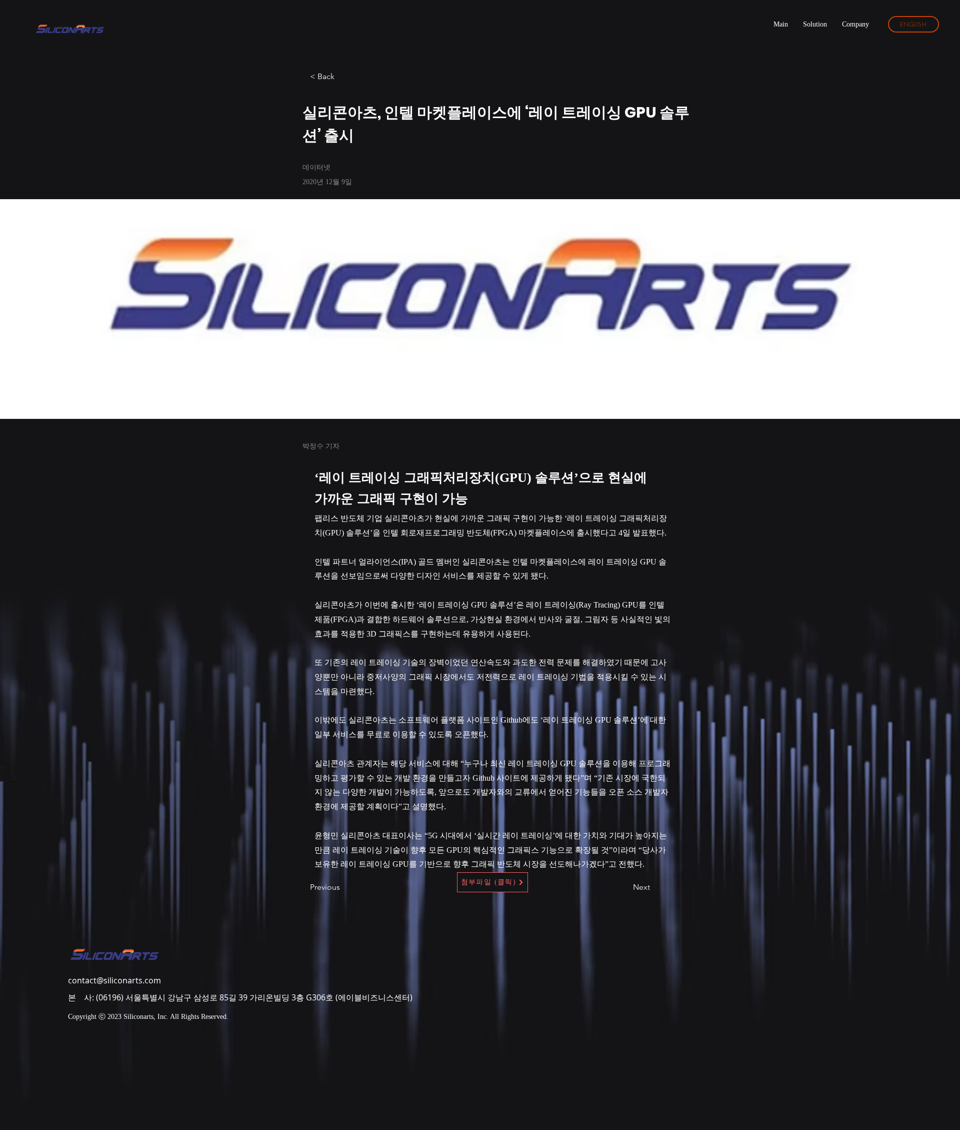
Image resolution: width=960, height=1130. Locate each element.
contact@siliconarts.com (114, 980)
